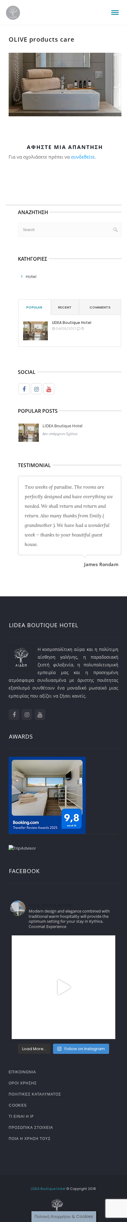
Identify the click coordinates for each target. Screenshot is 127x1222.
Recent (65, 307)
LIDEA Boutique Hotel (71, 322)
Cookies (18, 1105)
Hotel (31, 277)
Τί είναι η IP (21, 1116)
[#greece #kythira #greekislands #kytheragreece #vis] (63, 987)
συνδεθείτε (83, 157)
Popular (34, 307)
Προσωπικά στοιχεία (31, 1127)
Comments (99, 307)
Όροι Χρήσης (23, 1083)
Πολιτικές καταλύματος (35, 1094)
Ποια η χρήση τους (30, 1138)
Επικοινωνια (22, 1072)
